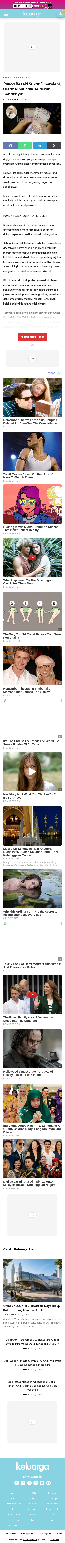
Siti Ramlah (12, 99)
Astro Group (55, 1540)
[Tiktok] (36, 1483)
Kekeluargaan (23, 77)
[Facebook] (16, 1483)
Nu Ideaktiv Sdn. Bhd (30, 1540)
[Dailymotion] (48, 1483)
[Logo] (32, 14)
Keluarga (7, 77)
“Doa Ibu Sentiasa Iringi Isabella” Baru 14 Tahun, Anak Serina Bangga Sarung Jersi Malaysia (32, 1385)
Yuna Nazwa (9, 1314)
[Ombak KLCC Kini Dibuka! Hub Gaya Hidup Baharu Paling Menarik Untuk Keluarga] (32, 1280)
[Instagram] (23, 1483)
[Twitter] (29, 1483)
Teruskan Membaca (32, 337)
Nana (26, 1348)
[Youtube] (42, 1483)
